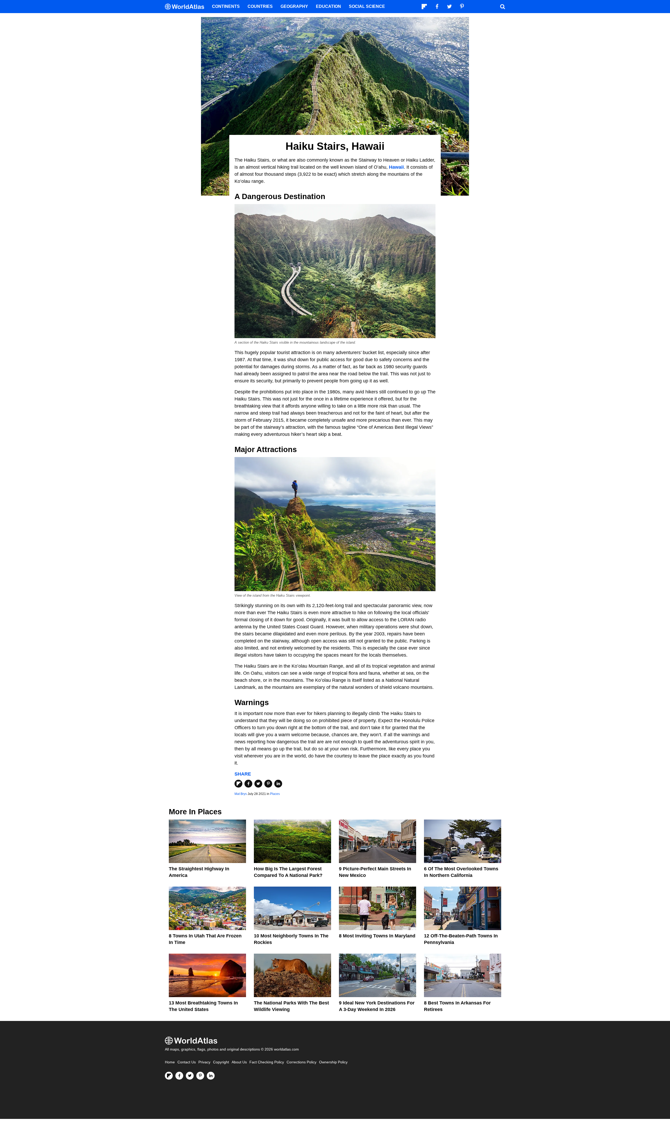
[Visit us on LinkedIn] (211, 1076)
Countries (260, 6)
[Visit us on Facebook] (179, 1076)
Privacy (204, 1062)
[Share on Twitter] (258, 784)
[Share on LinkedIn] (278, 784)
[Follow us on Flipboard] (169, 1076)
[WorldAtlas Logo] (186, 7)
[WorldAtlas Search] (502, 6)
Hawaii (396, 167)
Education (328, 6)
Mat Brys (240, 794)
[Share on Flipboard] (238, 784)
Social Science (367, 6)
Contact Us (186, 1062)
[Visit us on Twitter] (190, 1076)
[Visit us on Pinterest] (200, 1076)
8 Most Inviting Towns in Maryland (377, 935)
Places (275, 794)
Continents (226, 6)
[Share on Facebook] (248, 784)
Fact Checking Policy (266, 1062)
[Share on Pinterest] (268, 784)
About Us (239, 1062)
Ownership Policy (333, 1062)
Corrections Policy (301, 1062)
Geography (294, 6)
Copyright (221, 1062)
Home (170, 1062)
